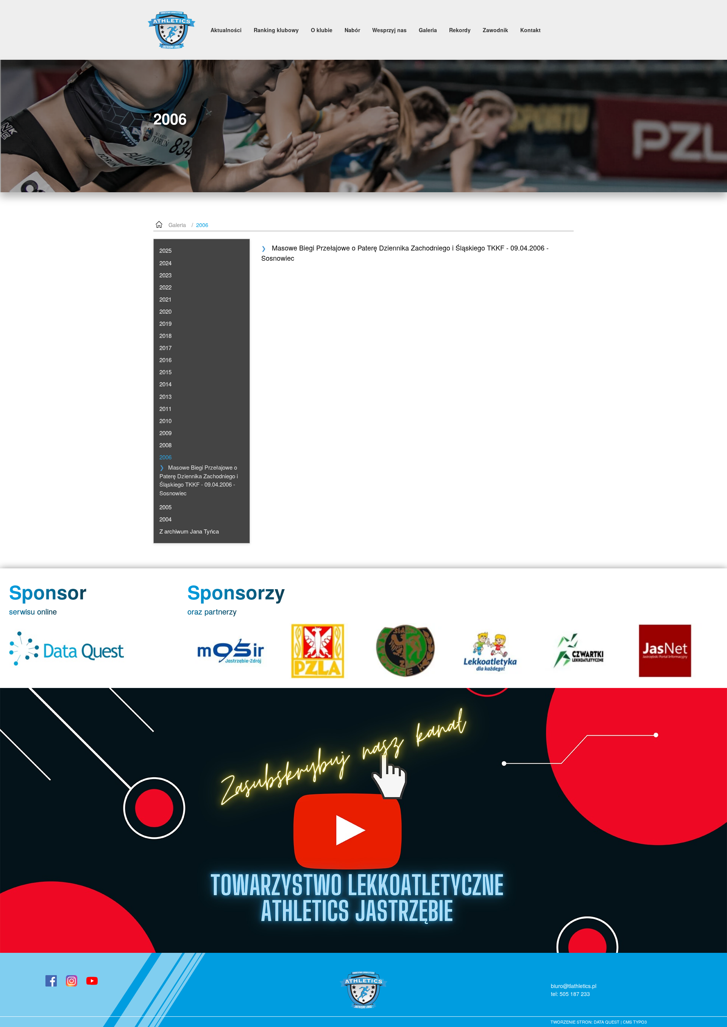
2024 (165, 263)
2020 (165, 311)
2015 (165, 372)
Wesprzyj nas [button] (389, 30)
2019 (165, 323)
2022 (165, 287)
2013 (165, 396)
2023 (165, 275)
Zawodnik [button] (495, 30)
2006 (165, 457)
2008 (165, 445)
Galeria (177, 225)
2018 (165, 335)
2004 (165, 519)
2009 (165, 433)
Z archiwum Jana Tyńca (189, 531)
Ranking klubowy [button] (276, 30)
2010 (165, 421)
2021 (165, 299)
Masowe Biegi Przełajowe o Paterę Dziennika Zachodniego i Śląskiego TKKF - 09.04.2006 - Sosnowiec (198, 480)
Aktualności (226, 30)
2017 (165, 348)
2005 (165, 507)
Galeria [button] (428, 30)
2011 (165, 408)
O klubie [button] (321, 30)
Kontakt (530, 30)
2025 (165, 250)
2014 (165, 384)
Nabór (352, 30)
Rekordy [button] (460, 30)
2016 (165, 360)
